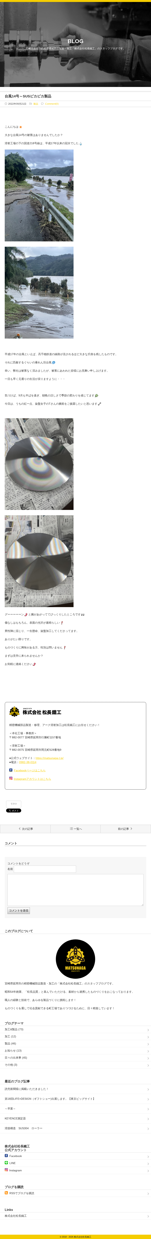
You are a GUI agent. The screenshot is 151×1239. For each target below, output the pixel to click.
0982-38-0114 (27, 762)
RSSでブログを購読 (21, 1193)
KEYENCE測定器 (15, 1118)
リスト (14, 803)
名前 (10, 869)
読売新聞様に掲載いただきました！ (27, 1088)
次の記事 (27, 828)
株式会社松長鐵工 (16, 1215)
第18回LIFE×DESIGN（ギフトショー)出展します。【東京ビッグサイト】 (50, 1098)
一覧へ (78, 828)
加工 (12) (10, 1036)
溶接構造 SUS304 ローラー (25, 1128)
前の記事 (123, 828)
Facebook (15, 1156)
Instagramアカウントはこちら (32, 778)
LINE (12, 1163)
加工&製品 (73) (14, 1029)
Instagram (15, 1170)
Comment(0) (52, 103)
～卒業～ (10, 1108)
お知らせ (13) (13, 1050)
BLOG (76, 41)
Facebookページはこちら (30, 770)
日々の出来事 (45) (16, 1057)
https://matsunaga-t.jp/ (50, 758)
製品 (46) (10, 1043)
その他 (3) (11, 1064)
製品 (35, 103)
